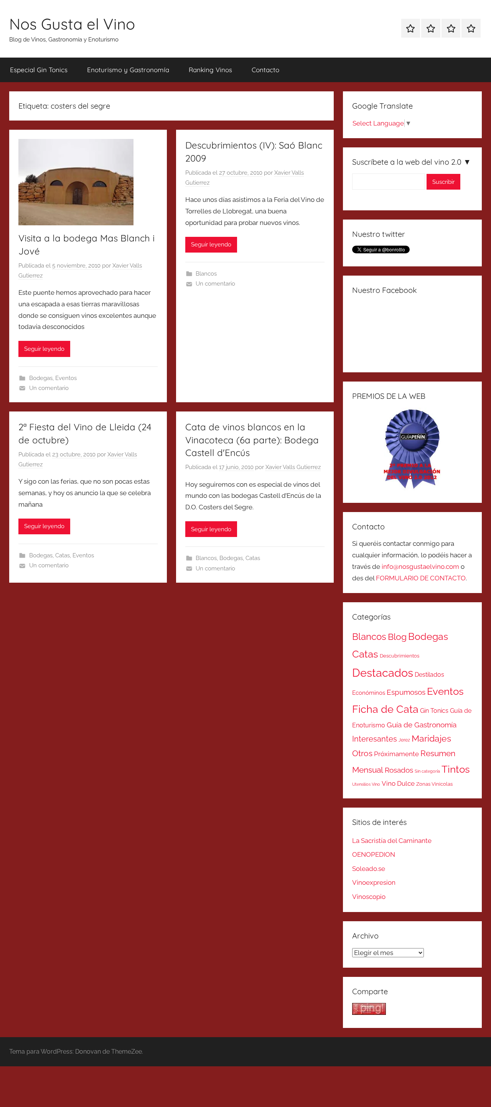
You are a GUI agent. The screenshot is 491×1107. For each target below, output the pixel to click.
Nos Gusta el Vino (72, 23)
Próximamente (396, 754)
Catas (62, 555)
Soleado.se (368, 868)
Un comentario (49, 388)
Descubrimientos (399, 656)
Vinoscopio (369, 896)
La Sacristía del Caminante (392, 840)
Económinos (368, 692)
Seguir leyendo (44, 348)
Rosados (399, 770)
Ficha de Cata (385, 709)
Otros (362, 753)
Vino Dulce (398, 783)
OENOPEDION (373, 854)
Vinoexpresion (373, 882)
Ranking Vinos (210, 70)
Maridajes (431, 739)
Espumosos (406, 692)
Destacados (382, 672)
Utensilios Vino (366, 784)
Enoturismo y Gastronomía (128, 70)
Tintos (456, 769)
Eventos (66, 378)
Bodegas (41, 378)
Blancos (206, 273)
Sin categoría (427, 771)
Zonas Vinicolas (434, 784)
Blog (397, 637)
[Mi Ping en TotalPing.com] (369, 1012)
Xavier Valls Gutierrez (293, 467)
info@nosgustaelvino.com (420, 566)
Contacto (265, 70)
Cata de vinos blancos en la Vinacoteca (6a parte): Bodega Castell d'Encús (252, 439)
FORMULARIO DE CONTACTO (421, 578)
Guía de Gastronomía (421, 724)
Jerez (404, 740)
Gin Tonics (434, 710)
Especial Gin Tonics (39, 70)
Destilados (429, 674)
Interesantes (374, 739)
